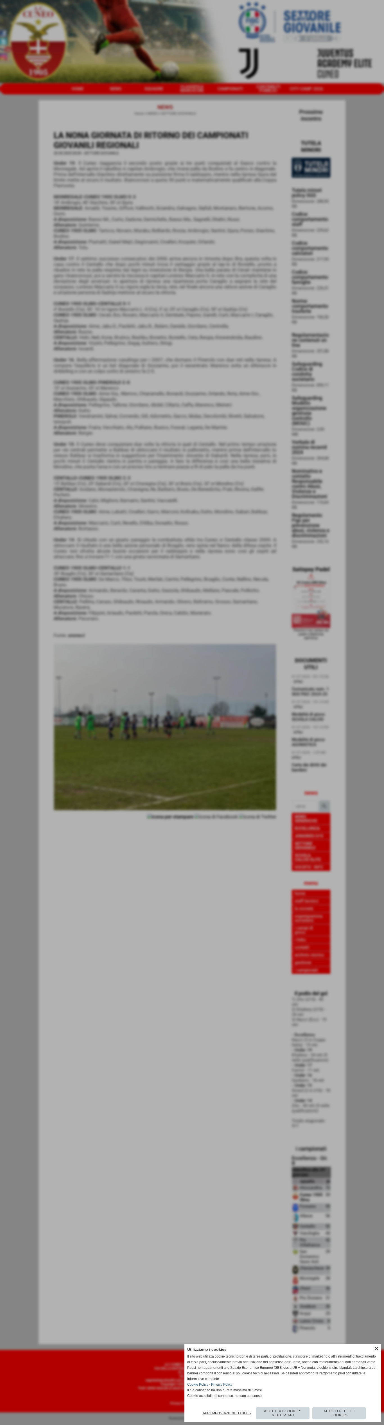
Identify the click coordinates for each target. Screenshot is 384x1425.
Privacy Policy (221, 1384)
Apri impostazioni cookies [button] (227, 1413)
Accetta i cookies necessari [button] (283, 1413)
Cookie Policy (197, 1384)
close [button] (376, 1348)
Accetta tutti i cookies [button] (339, 1413)
